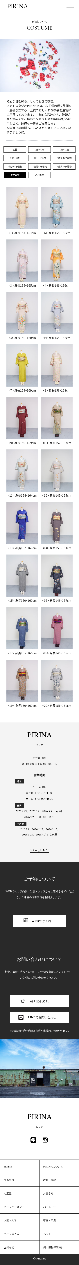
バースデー (49, 1207)
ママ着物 (14, 174)
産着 (15, 149)
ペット (47, 1234)
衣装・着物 (49, 1180)
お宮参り (48, 1193)
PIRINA (17, 6)
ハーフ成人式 (11, 1234)
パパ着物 (39, 174)
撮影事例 (9, 1180)
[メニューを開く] (70, 6)
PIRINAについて (53, 1166)
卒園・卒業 (49, 1220)
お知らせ (9, 1247)
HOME (8, 1166)
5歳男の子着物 (64, 166)
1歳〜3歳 (64, 149)
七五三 (8, 1193)
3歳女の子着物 (64, 157)
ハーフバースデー (14, 1207)
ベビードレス (39, 157)
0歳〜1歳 (39, 149)
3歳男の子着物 (39, 166)
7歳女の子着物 (15, 166)
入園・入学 (10, 1220)
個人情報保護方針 (53, 1247)
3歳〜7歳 (14, 157)
